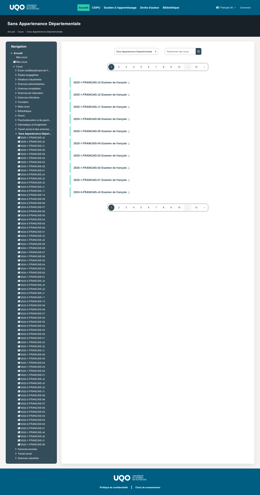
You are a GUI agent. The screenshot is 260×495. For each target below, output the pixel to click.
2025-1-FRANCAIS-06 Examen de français (100, 119)
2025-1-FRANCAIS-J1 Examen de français (100, 107)
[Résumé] (130, 82)
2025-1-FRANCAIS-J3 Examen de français (100, 82)
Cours (21, 31)
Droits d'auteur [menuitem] (149, 7)
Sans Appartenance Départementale (44, 31)
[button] (226, 7)
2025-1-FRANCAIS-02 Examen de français (100, 168)
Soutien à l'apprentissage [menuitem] (120, 7)
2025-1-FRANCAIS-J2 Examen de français (100, 94)
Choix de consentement (147, 487)
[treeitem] (31, 256)
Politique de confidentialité (114, 487)
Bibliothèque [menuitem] (171, 7)
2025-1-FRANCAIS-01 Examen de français (100, 180)
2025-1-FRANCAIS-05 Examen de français (100, 131)
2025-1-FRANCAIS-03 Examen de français (100, 155)
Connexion (245, 7)
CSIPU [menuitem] (96, 7)
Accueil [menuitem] (83, 7)
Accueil (11, 31)
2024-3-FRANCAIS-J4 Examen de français (100, 192)
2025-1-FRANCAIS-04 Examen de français (100, 143)
